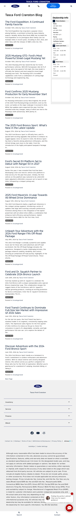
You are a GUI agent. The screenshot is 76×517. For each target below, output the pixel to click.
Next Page (9, 379)
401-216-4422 (57, 43)
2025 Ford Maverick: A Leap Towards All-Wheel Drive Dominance (26, 196)
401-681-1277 (57, 34)
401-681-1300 (57, 26)
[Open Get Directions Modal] (29, 6)
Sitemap (17, 441)
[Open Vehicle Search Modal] (71, 6)
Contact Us (8, 441)
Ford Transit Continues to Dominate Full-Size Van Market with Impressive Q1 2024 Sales (26, 310)
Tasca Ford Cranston (28, 28)
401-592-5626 (57, 39)
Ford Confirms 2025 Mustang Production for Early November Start (26, 93)
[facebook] (32, 433)
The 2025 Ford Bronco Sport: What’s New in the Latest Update (26, 126)
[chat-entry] (69, 508)
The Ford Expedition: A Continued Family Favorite (24, 23)
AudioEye (32, 446)
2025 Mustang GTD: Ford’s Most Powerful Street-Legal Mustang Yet (25, 57)
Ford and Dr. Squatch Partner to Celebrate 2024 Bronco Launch (23, 273)
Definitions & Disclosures (41, 441)
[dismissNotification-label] (72, 493)
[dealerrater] (43, 433)
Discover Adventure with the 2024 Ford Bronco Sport (24, 347)
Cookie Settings (42, 446)
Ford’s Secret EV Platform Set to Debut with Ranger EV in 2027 (23, 162)
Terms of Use (26, 441)
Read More (9, 45)
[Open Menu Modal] (5, 6)
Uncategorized (17, 48)
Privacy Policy (56, 441)
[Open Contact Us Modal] (38, 6)
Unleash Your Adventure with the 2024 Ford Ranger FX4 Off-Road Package (24, 233)
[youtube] (38, 433)
